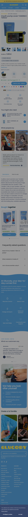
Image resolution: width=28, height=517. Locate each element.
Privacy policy (4, 511)
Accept (20, 514)
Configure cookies (7, 514)
